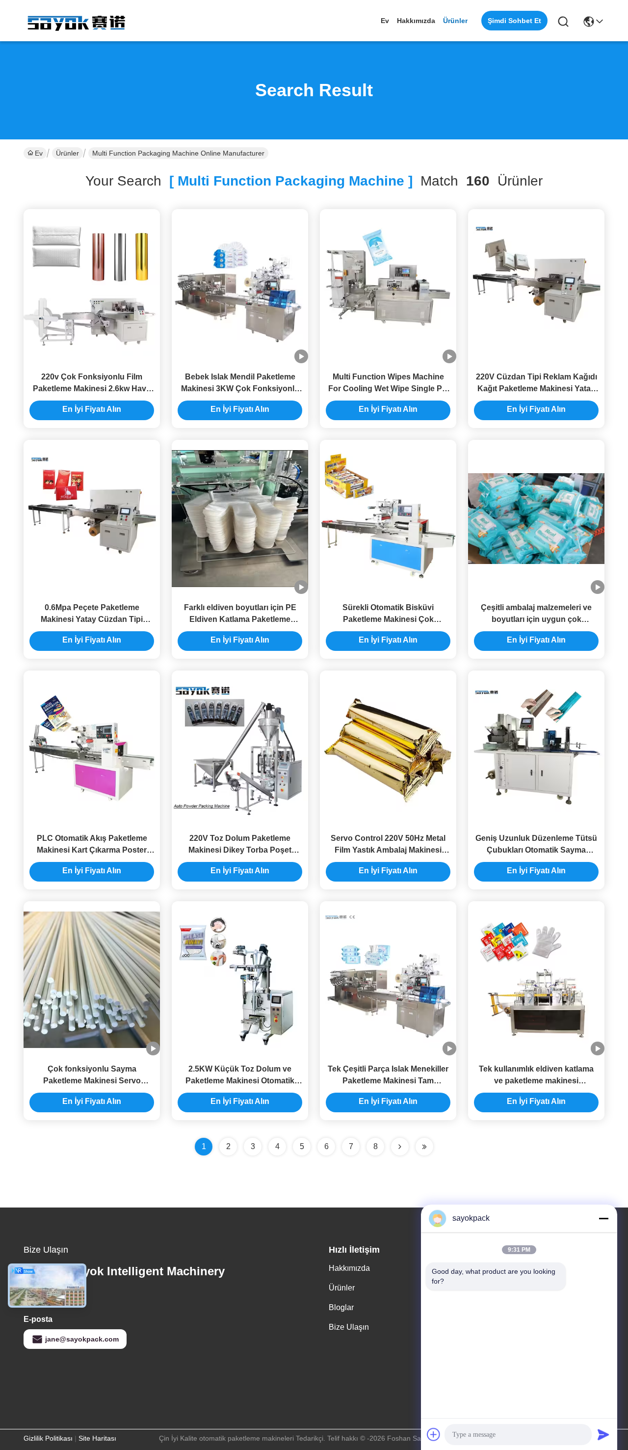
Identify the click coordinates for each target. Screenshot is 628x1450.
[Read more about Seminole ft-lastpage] (424, 1146)
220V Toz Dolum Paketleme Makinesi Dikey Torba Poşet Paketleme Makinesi (239, 850)
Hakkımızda (416, 21)
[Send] (603, 1434)
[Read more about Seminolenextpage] (400, 1146)
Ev (385, 21)
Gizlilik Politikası (48, 1438)
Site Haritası (97, 1438)
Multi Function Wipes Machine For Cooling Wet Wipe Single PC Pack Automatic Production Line (388, 388)
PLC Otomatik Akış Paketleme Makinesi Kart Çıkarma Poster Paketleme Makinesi (92, 850)
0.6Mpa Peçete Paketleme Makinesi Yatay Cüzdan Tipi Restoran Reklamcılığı (92, 619)
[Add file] (434, 1434)
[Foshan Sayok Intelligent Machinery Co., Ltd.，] (77, 20)
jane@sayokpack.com (82, 1339)
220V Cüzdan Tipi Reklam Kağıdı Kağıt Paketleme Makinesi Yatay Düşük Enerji (536, 388)
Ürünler (455, 21)
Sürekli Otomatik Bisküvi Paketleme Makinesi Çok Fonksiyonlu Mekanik (388, 619)
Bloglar (341, 1307)
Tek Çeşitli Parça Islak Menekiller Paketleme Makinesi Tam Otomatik (388, 1081)
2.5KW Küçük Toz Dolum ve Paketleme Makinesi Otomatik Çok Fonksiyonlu (239, 1081)
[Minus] (603, 1218)
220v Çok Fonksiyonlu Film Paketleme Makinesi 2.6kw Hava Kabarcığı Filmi (92, 388)
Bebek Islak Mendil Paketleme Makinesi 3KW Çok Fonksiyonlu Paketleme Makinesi (240, 388)
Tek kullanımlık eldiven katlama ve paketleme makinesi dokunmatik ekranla (536, 1081)
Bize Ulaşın (349, 1327)
